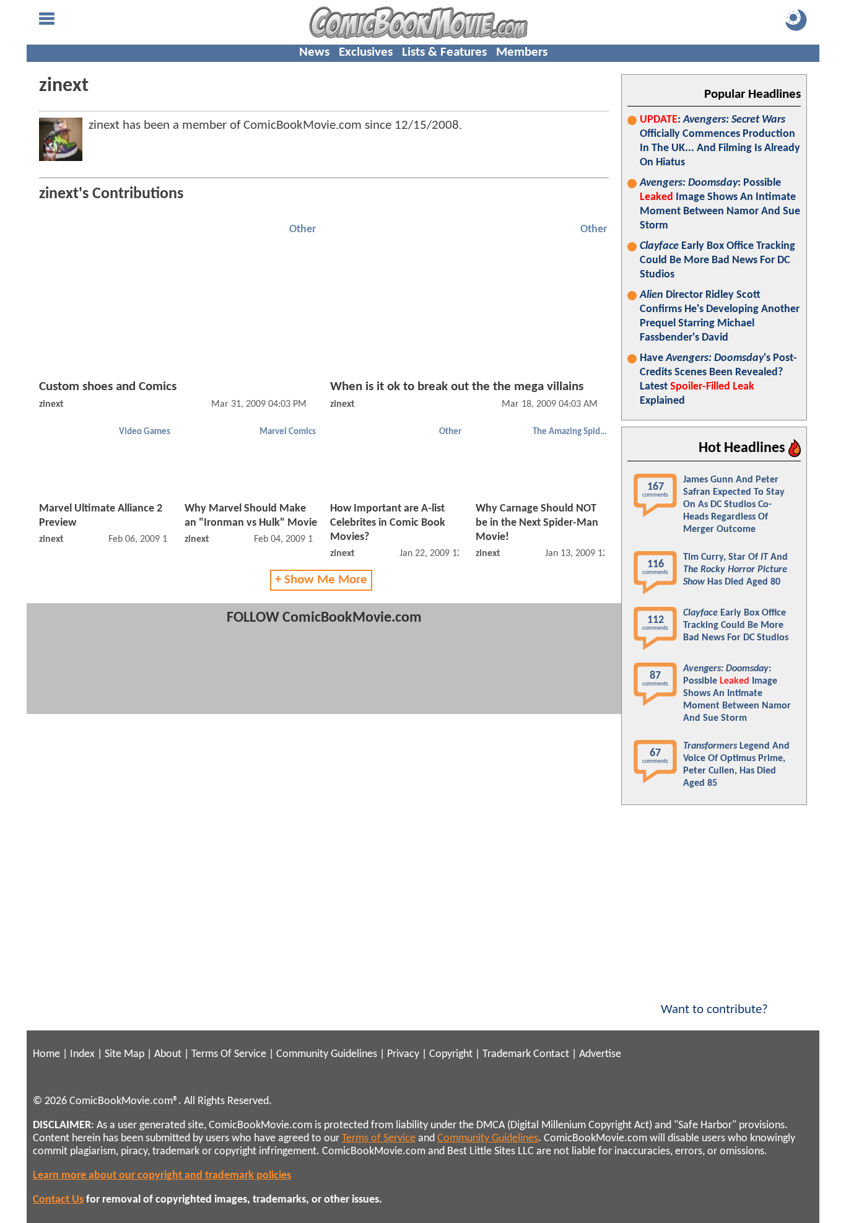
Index (82, 1054)
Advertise (600, 1054)
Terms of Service (379, 1138)
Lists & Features (444, 52)
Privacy (403, 1054)
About (167, 1054)
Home (46, 1054)
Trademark (506, 1054)
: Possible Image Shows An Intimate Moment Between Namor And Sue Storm (720, 204)
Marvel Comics (287, 432)
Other (302, 229)
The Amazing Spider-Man (571, 432)
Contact (551, 1054)
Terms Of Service (228, 1054)
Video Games (144, 432)
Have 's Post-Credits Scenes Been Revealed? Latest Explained (718, 379)
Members (521, 52)
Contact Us (58, 1200)
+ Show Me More (321, 579)
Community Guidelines (326, 1054)
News (314, 52)
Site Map (124, 1054)
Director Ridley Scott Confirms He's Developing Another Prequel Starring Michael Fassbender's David (720, 316)
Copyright (451, 1054)
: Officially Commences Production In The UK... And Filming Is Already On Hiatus (720, 141)
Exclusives (366, 52)
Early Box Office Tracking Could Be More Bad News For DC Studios (717, 260)
